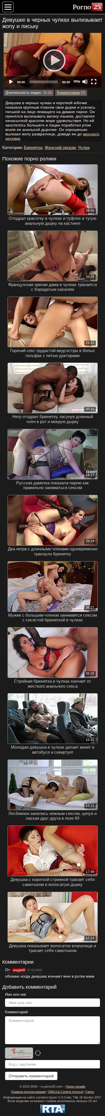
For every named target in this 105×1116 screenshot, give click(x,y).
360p (76, 81)
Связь (89, 1091)
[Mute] (84, 81)
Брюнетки (33, 147)
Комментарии (68, 93)
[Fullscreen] (93, 81)
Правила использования (28, 1091)
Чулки (84, 147)
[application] (52, 60)
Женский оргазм (60, 147)
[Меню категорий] (7, 7)
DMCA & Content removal (65, 1091)
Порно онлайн (75, 1086)
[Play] (52, 60)
